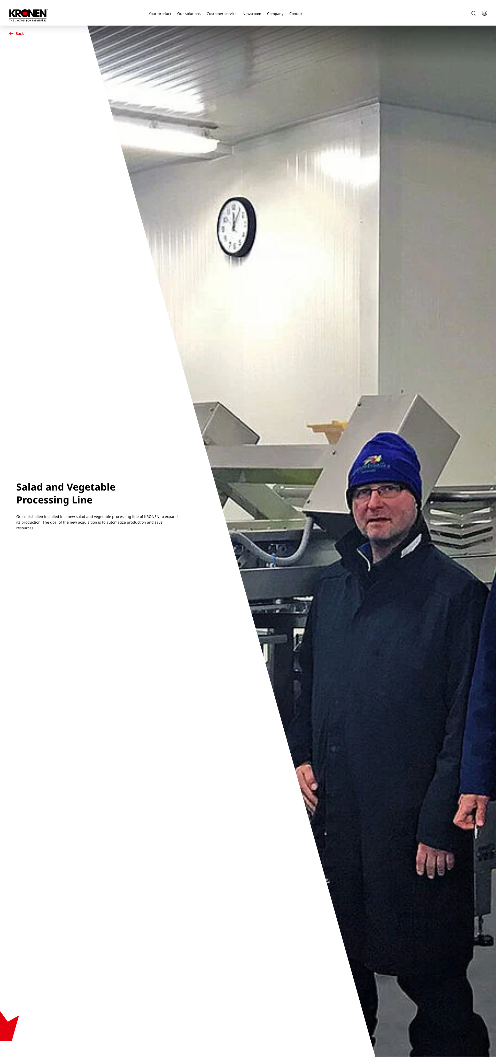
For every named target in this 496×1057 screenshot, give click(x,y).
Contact (296, 13)
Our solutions (189, 13)
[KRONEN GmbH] (28, 15)
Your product (160, 13)
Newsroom (252, 13)
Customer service (222, 13)
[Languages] (484, 13)
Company (275, 13)
